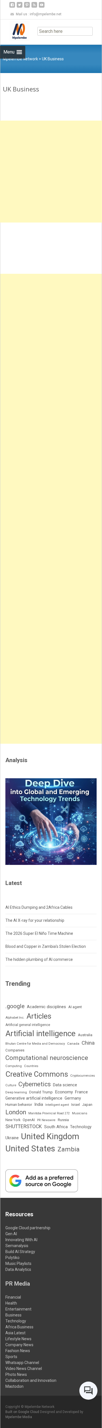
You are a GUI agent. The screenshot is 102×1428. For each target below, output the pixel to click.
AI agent (75, 1007)
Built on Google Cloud (22, 1412)
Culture (10, 1085)
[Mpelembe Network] (15, 31)
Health (11, 1303)
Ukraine (12, 1138)
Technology (81, 1127)
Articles (39, 1016)
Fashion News (17, 1350)
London (15, 1112)
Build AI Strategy (20, 1251)
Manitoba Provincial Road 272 (49, 1113)
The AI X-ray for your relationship (34, 920)
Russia (63, 1119)
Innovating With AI (21, 1239)
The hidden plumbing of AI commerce (39, 959)
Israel (75, 1105)
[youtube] (41, 7)
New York (12, 1120)
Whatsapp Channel (22, 1362)
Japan (87, 1104)
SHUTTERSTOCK (23, 1126)
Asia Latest (15, 1333)
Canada (73, 1044)
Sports (11, 1356)
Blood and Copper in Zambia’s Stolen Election (45, 946)
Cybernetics (34, 1084)
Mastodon (14, 1386)
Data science (65, 1084)
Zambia (69, 1149)
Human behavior (18, 1104)
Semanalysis (16, 1245)
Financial (13, 1297)
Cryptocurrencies (82, 1076)
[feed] (34, 7)
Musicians (79, 1113)
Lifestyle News (18, 1339)
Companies (14, 1050)
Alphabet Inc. (14, 1017)
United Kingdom (50, 1136)
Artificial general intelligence (27, 1025)
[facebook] (12, 7)
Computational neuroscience (46, 1057)
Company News (19, 1345)
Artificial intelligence (40, 1033)
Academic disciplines (46, 1006)
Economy (64, 1091)
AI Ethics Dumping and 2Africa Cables (39, 907)
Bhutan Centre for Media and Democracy (35, 1044)
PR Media (17, 1283)
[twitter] (19, 7)
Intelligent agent (57, 1105)
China (88, 1043)
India (38, 1104)
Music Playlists (18, 1263)
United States (30, 1148)
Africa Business (19, 1327)
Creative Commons (36, 1074)
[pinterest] (27, 7)
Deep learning (16, 1092)
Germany (73, 1098)
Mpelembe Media (18, 1417)
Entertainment (18, 1309)
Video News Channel (23, 1368)
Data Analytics (18, 1269)
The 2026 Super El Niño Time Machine (39, 933)
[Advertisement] (51, 172)
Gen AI (11, 1234)
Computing (13, 1066)
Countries (31, 1066)
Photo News (16, 1374)
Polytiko (12, 1257)
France (81, 1091)
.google (15, 1006)
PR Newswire (46, 1120)
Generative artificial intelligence (33, 1098)
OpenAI (29, 1120)
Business (13, 1315)
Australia (85, 1035)
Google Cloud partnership (27, 1228)
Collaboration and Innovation (30, 1380)
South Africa (56, 1126)
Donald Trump (41, 1092)
